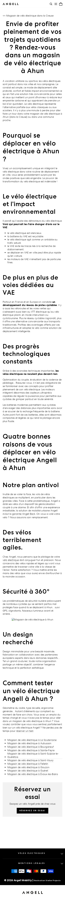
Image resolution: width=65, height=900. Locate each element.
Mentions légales (31, 863)
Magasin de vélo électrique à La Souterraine (32, 739)
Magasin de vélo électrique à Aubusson (29, 743)
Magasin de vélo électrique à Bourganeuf (30, 746)
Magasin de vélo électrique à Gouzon (28, 767)
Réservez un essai (32, 810)
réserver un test (24, 730)
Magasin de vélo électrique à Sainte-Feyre (30, 750)
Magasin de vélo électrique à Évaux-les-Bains (32, 774)
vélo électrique (11, 560)
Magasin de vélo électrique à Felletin (27, 763)
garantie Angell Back (23, 513)
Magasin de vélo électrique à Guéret (27, 770)
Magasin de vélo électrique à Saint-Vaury (30, 760)
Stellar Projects (53, 880)
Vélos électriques (31, 853)
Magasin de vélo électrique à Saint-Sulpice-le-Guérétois (33, 755)
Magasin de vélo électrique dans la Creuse (29, 15)
